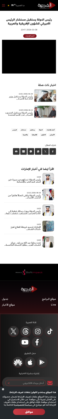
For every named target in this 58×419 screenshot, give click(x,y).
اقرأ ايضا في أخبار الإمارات (37, 169)
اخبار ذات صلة (47, 85)
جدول (5, 298)
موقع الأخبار (8, 304)
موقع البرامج (49, 298)
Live (53, 304)
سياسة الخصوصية (23, 404)
